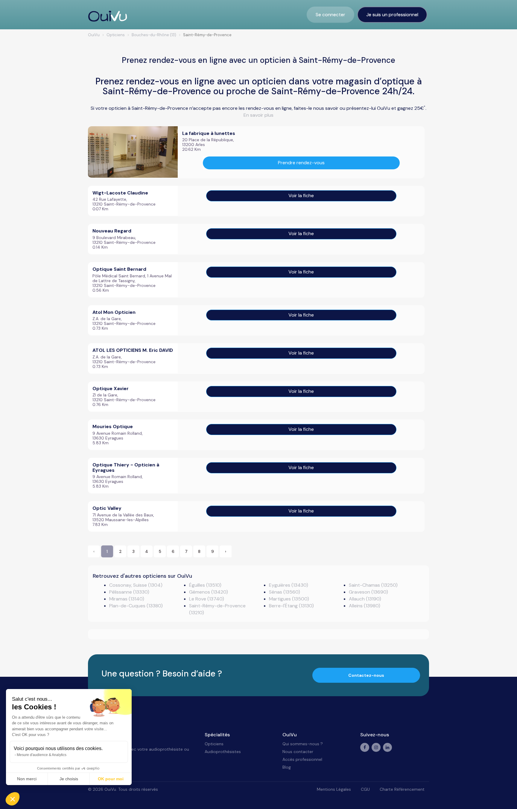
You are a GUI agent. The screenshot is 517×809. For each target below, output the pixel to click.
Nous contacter (297, 751)
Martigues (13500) (289, 599)
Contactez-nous (366, 675)
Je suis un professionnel (392, 14)
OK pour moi (111, 778)
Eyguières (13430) (288, 585)
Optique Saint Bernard (119, 269)
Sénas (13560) (284, 592)
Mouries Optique (112, 426)
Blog (286, 767)
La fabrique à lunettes (208, 133)
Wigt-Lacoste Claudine (120, 193)
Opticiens (214, 743)
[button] (12, 799)
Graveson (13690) (368, 592)
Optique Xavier (110, 388)
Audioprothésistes (223, 751)
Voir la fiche (301, 195)
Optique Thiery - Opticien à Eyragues (125, 467)
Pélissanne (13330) (129, 592)
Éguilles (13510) (205, 585)
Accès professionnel (302, 759)
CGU (365, 789)
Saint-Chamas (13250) (373, 585)
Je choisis (69, 778)
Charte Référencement (402, 789)
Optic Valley (106, 508)
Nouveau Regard (111, 231)
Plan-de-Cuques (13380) (136, 606)
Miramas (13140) (126, 599)
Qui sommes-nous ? (302, 743)
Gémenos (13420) (208, 592)
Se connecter (330, 14)
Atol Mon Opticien (114, 312)
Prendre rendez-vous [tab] (301, 162)
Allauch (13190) (365, 599)
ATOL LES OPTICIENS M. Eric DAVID (132, 350)
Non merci (27, 778)
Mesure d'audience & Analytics (41, 755)
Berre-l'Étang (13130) (291, 606)
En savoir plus (258, 115)
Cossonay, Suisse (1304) (135, 585)
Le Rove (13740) (206, 599)
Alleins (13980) (364, 606)
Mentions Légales (334, 789)
